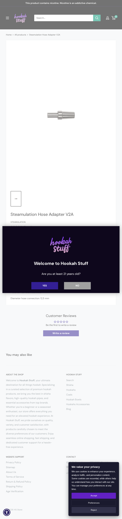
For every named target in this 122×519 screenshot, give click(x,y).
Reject (94, 510)
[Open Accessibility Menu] (6, 512)
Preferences (94, 503)
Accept (94, 495)
